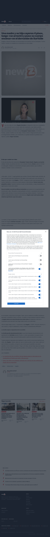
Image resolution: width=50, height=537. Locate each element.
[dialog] (25, 269)
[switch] (40, 256)
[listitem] (25, 253)
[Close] (46, 232)
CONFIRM (16, 303)
